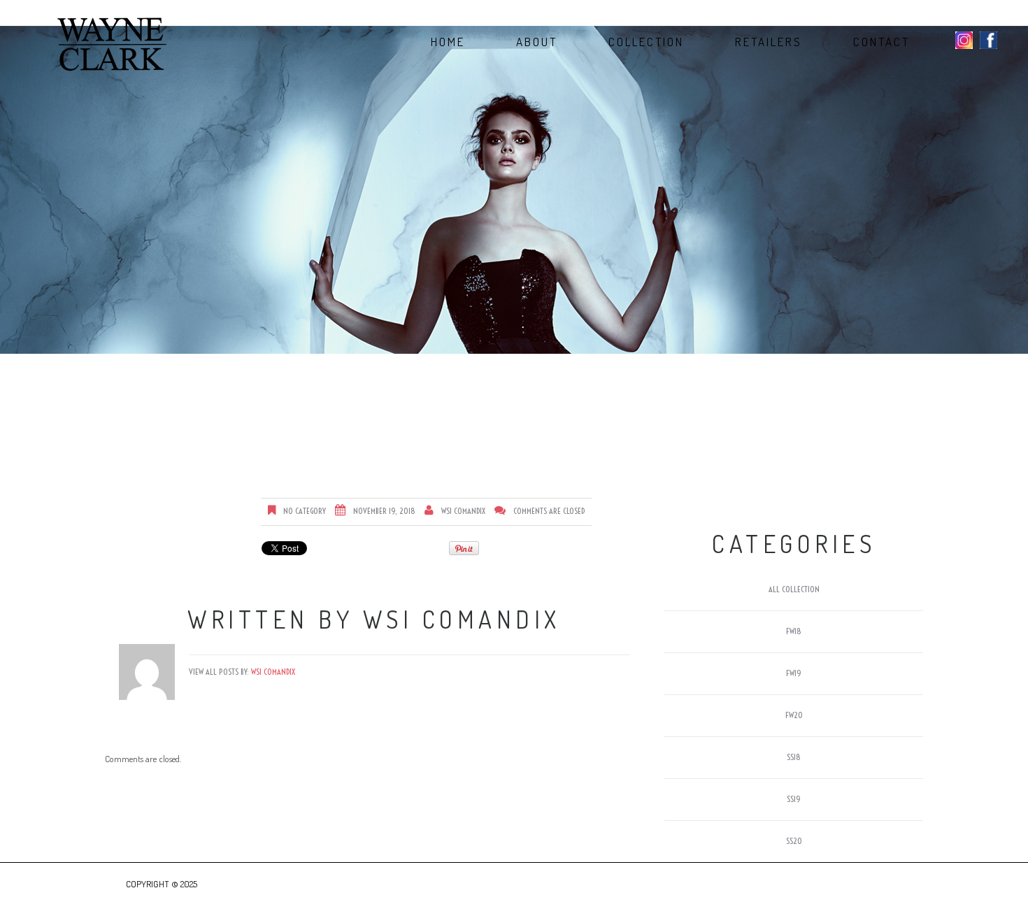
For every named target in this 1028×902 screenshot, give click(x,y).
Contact (881, 42)
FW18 (793, 631)
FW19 (793, 673)
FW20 (794, 715)
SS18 (794, 757)
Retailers (768, 42)
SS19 (794, 799)
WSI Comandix (463, 511)
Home (448, 42)
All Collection (794, 589)
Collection (646, 42)
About (536, 42)
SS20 (794, 841)
